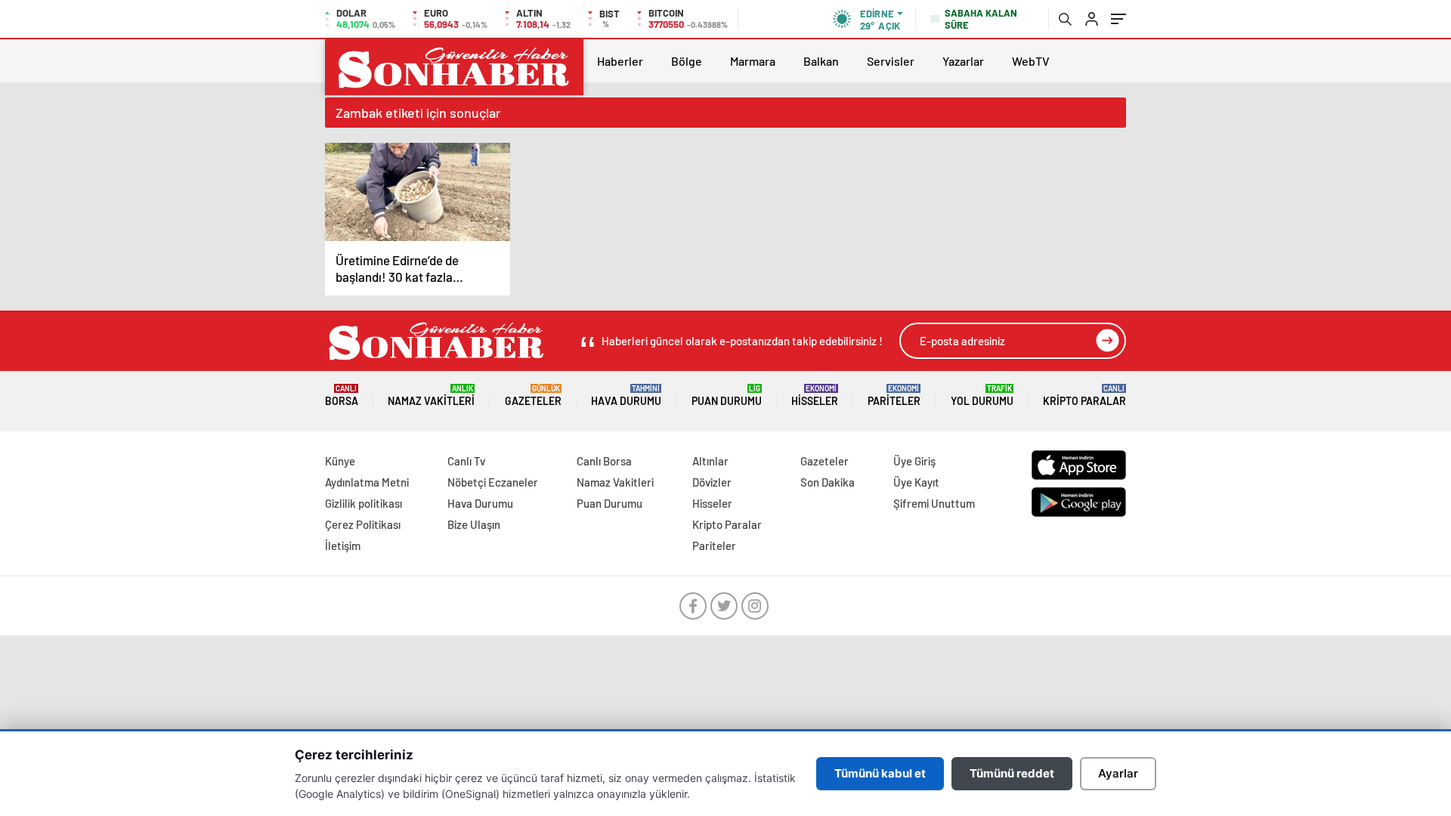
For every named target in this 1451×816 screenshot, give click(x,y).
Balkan (821, 61)
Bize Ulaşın (473, 524)
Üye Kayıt (916, 482)
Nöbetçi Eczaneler (492, 482)
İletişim (342, 545)
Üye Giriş (914, 461)
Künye (340, 461)
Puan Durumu (726, 395)
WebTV (1031, 61)
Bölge (686, 61)
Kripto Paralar (1084, 395)
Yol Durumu (982, 395)
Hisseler (814, 395)
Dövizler (712, 482)
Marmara (752, 61)
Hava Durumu (626, 395)
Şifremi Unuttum (934, 503)
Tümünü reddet (1012, 773)
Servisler (890, 61)
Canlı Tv (466, 461)
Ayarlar (1118, 773)
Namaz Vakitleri (431, 395)
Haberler (620, 61)
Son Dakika (827, 482)
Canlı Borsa (604, 461)
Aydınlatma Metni (367, 482)
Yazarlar (963, 61)
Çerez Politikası (363, 524)
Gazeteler (533, 395)
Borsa (341, 395)
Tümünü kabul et (880, 773)
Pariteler (894, 395)
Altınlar (710, 461)
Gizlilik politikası (363, 503)
